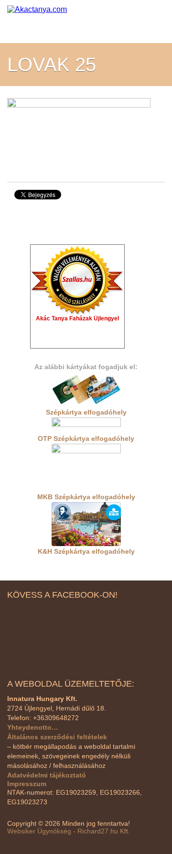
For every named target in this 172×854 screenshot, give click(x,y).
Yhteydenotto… (32, 727)
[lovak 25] (78, 133)
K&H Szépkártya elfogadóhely (86, 551)
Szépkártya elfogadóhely (86, 412)
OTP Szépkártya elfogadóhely (86, 438)
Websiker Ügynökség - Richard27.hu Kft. (68, 831)
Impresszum (26, 784)
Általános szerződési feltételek (57, 737)
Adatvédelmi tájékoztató (46, 775)
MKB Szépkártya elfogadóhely (86, 497)
